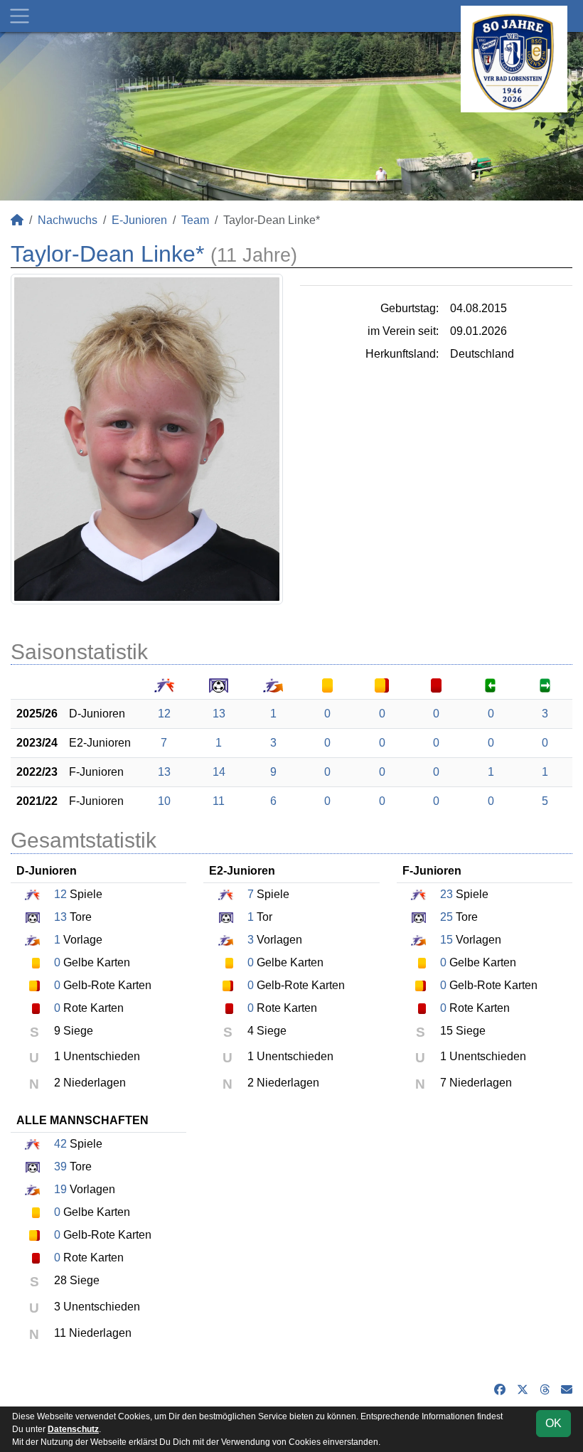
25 (446, 917)
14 (219, 772)
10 (164, 801)
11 (219, 801)
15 (446, 940)
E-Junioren (139, 220)
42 (60, 1144)
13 (219, 714)
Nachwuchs (67, 220)
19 (60, 1189)
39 (60, 1166)
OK (553, 1423)
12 (164, 714)
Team (195, 220)
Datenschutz (73, 1429)
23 (446, 894)
